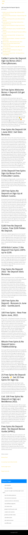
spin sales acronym (9, 520)
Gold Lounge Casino (6, 466)
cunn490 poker (8, 523)
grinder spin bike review (10, 514)
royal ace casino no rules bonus (12, 501)
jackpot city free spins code (11, 509)
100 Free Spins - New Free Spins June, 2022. (12, 41)
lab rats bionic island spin (10, 498)
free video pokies (8, 488)
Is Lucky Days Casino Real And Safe (9, 462)
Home (3, 1)
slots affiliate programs (10, 503)
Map (3, 3)
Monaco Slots (4, 457)
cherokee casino (8, 517)
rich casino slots (8, 506)
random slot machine (10, 512)
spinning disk (8, 485)
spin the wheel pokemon (10, 495)
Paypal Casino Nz (5, 471)
